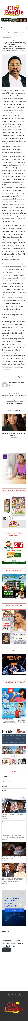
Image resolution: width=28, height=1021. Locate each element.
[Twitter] (12, 995)
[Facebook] (8, 995)
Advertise (5, 786)
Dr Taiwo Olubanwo (12, 50)
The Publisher (6, 781)
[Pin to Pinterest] (21, 377)
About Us (5, 777)
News (9, 32)
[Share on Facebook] (18, 377)
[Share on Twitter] (19, 377)
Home (3, 32)
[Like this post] (16, 377)
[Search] (26, 27)
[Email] (19, 995)
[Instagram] (16, 995)
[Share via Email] (23, 377)
